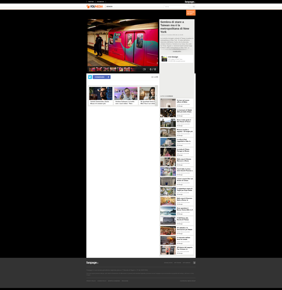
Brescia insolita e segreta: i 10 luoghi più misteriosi (185, 130)
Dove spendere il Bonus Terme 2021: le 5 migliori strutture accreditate (185, 209)
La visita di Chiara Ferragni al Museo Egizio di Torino (183, 150)
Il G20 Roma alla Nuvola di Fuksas (183, 219)
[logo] (190, 2)
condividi (99, 77)
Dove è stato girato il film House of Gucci (184, 120)
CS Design (173, 57)
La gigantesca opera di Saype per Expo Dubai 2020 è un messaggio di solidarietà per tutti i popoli (184, 189)
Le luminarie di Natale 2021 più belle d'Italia (184, 111)
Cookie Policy (101, 280)
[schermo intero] (144, 69)
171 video (171, 59)
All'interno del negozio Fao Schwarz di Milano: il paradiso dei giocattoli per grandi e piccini (184, 248)
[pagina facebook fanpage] (194, 262)
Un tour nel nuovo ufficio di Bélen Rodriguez (183, 101)
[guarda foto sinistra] (94, 42)
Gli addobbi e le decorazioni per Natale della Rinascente (184, 228)
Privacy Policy (91, 280)
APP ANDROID (186, 262)
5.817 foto (179, 59)
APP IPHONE (177, 262)
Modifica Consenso (114, 280)
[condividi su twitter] (90, 77)
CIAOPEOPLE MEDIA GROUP (188, 280)
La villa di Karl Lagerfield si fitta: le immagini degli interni (184, 140)
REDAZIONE (125, 280)
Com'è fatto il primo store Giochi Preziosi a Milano (185, 170)
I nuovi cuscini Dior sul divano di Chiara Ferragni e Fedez (185, 179)
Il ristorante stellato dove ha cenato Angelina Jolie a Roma (184, 238)
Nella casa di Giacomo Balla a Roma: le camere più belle (184, 199)
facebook (100, 1)
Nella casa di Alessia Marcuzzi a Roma (184, 160)
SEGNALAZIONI (168, 262)
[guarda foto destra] (130, 42)
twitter (91, 1)
